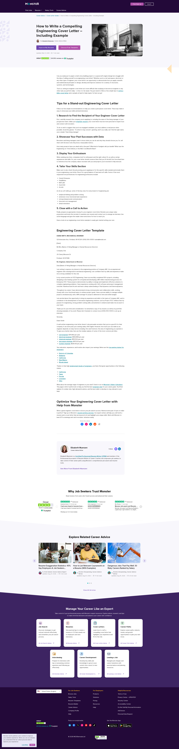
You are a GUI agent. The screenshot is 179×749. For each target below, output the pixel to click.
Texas (61, 374)
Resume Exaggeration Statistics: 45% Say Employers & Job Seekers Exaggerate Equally (55, 567)
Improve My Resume (46, 48)
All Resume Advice (71, 643)
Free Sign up (137, 4)
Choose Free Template (69, 48)
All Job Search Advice (45, 643)
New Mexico (63, 360)
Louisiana (62, 379)
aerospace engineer (66, 341)
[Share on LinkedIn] (90, 424)
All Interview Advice (58, 674)
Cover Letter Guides (53, 15)
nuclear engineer (64, 344)
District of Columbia (66, 353)
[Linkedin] (119, 449)
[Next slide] (144, 561)
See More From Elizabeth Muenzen (73, 469)
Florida (61, 376)
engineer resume (82, 122)
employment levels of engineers (81, 366)
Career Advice (40, 15)
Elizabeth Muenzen (48, 41)
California (62, 358)
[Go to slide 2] (89, 583)
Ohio (60, 381)
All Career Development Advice (89, 674)
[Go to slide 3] (91, 583)
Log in (149, 4)
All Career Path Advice (127, 643)
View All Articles (89, 590)
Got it (32, 745)
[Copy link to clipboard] (99, 424)
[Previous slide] (34, 561)
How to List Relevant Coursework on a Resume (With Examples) (89, 567)
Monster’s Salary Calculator (113, 385)
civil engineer (63, 335)
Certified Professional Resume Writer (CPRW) (91, 456)
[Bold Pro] (115, 449)
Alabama (62, 356)
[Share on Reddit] (95, 424)
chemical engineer (65, 339)
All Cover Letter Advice (100, 643)
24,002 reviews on (42, 726)
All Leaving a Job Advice (114, 674)
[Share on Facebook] (82, 424)
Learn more (25, 745)
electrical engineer (65, 337)
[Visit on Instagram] (86, 424)
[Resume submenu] (41, 10)
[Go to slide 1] (87, 583)
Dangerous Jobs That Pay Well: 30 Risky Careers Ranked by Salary (122, 567)
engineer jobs (97, 387)
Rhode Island (63, 362)
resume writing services (85, 413)
